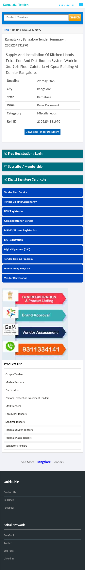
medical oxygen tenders (19, 430)
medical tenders (15, 382)
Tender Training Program (18, 259)
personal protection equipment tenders (27, 398)
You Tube (9, 551)
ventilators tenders (16, 445)
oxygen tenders (14, 374)
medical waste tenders (18, 437)
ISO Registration (13, 240)
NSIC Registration (14, 211)
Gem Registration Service (18, 221)
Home (6, 30)
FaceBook (9, 535)
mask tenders (13, 406)
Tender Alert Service (15, 192)
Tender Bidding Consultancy (20, 201)
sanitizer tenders (15, 422)
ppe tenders (12, 390)
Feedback (9, 507)
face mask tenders (16, 414)
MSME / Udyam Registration (20, 230)
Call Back (9, 500)
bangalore (44, 462)
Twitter (8, 543)
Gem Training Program (17, 268)
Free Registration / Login (24, 154)
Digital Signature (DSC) (17, 249)
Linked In (9, 558)
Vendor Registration (15, 278)
